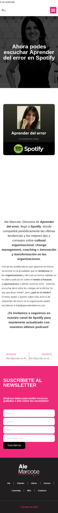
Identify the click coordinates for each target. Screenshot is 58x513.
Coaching (16, 491)
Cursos (47, 483)
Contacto (42, 491)
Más (29, 491)
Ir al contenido (7, 2)
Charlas (20, 483)
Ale (8, 483)
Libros (34, 483)
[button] (53, 10)
